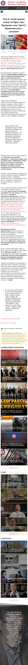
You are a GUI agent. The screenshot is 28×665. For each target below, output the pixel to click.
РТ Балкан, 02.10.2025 (8, 323)
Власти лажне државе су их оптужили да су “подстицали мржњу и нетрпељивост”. (13, 223)
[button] (2, 12)
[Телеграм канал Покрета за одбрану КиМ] (2, 329)
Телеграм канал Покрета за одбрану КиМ (12, 328)
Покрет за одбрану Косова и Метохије (17, 3)
